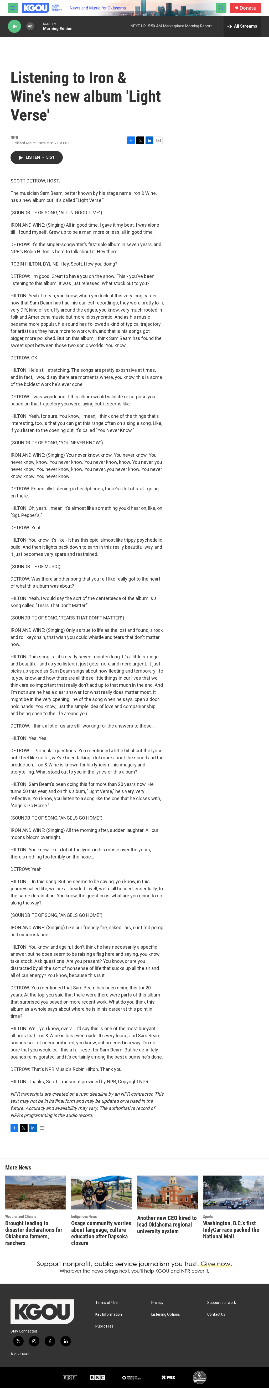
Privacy (157, 1303)
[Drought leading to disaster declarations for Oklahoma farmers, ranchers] (35, 1192)
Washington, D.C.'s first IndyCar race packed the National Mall (231, 1230)
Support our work (221, 1303)
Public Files (104, 1326)
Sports (208, 1216)
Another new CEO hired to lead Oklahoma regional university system (167, 1224)
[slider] (38, 26)
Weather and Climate (20, 1216)
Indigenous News (84, 1216)
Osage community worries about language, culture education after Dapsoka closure (101, 1233)
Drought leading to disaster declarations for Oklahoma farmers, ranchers (33, 1233)
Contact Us (216, 1314)
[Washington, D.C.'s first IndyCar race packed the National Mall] (233, 1192)
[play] (14, 26)
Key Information (108, 1314)
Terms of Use (106, 1303)
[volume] (30, 26)
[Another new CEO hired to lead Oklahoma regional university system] (167, 1192)
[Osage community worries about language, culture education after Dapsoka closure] (101, 1192)
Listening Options (165, 1314)
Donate (248, 8)
